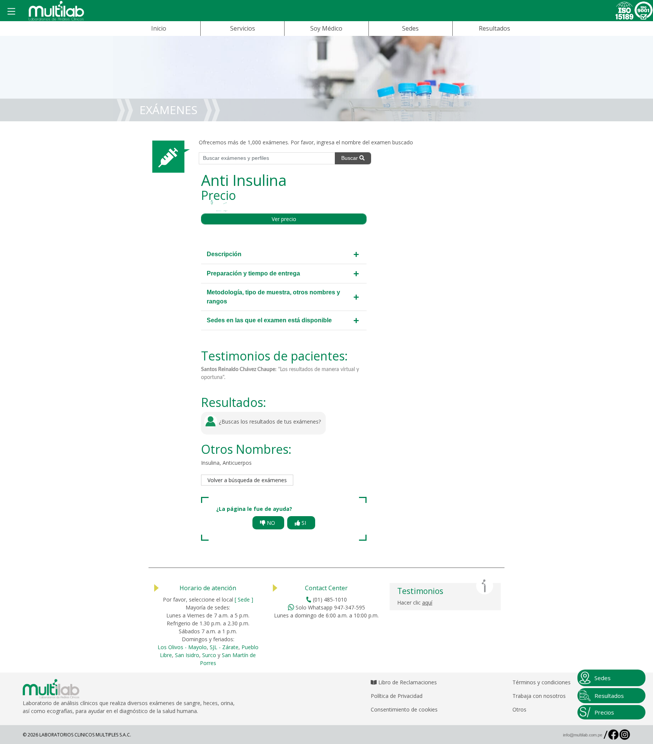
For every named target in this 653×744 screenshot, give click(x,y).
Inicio (158, 28)
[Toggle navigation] (11, 12)
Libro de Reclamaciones (407, 682)
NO (271, 522)
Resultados (494, 28)
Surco (209, 655)
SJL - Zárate (224, 647)
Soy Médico (326, 28)
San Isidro (187, 655)
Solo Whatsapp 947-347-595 (329, 607)
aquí (427, 602)
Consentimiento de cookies (404, 709)
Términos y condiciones (541, 682)
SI (304, 522)
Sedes (410, 28)
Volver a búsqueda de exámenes (247, 480)
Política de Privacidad (396, 695)
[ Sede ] (244, 599)
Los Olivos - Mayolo (182, 647)
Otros (519, 709)
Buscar (350, 158)
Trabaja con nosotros (539, 695)
